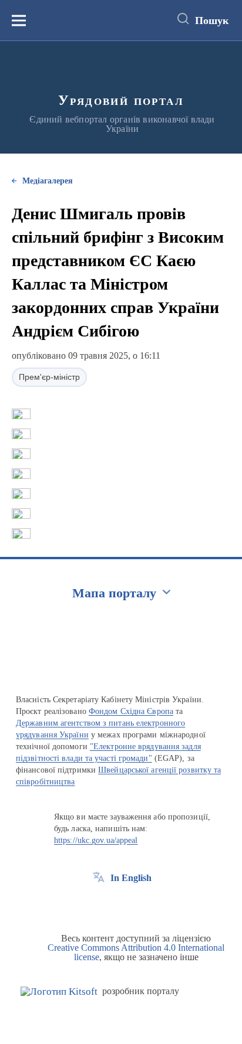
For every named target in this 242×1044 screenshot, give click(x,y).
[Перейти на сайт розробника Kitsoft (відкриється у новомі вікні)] (59, 992)
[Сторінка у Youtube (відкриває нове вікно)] (142, 904)
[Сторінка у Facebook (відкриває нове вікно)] (99, 904)
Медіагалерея (47, 180)
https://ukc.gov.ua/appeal (96, 840)
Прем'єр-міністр (49, 377)
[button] (21, 414)
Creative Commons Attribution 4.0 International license (136, 952)
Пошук (211, 20)
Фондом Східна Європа (131, 711)
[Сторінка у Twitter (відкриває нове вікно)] (120, 904)
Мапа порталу (114, 593)
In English (131, 878)
